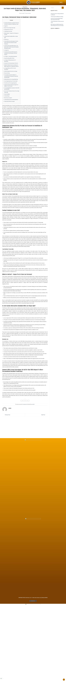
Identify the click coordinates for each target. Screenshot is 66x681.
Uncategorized (25, 404)
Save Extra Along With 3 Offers (9, 58)
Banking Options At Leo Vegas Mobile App (11, 79)
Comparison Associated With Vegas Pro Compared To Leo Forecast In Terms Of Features (10, 53)
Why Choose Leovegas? (8, 97)
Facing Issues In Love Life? (8, 29)
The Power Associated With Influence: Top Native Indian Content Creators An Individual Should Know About (11, 47)
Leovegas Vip (6, 50)
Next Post (43, 414)
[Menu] (61, 3)
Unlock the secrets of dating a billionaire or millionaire (57, 14)
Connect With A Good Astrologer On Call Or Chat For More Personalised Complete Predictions (11, 42)
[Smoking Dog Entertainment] (33, 2)
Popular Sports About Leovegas (9, 101)
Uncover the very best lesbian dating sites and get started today (56, 19)
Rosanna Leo (6, 39)
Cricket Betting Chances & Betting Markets (11, 99)
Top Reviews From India (8, 31)
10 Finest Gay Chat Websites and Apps (57, 16)
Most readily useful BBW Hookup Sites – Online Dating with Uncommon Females (57, 25)
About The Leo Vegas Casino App (9, 27)
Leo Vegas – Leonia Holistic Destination (10, 56)
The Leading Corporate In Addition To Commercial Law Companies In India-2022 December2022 (11, 76)
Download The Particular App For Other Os (11, 63)
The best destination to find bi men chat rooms (57, 22)
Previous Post (7, 414)
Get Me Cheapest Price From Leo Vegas (10, 71)
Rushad (29, 13)
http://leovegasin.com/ (9, 109)
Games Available (7, 94)
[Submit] (63, 8)
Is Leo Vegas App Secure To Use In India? (10, 81)
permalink (33, 404)
